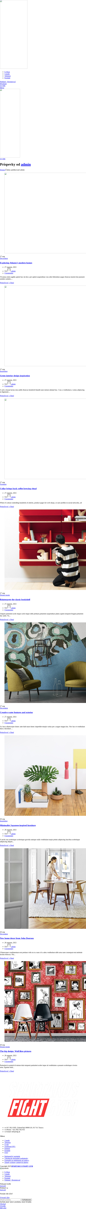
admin (26, 164)
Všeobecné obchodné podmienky (16, 1158)
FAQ (6, 1153)
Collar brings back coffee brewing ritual (18, 488)
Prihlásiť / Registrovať (12, 1180)
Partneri (7, 1148)
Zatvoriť (3, 1186)
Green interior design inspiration (15, 376)
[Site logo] (13, 68)
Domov (2, 170)
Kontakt (7, 1151)
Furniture (3, 484)
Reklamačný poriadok (12, 1156)
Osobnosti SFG (9, 1146)
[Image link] (43, 1124)
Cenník (7, 1140)
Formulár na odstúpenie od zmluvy (16, 1160)
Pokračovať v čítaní (7, 283)
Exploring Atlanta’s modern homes (16, 263)
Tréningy (7, 1142)
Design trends (5, 595)
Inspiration (4, 371)
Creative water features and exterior (16, 712)
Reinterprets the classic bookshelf (15, 599)
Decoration (4, 258)
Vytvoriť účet (4, 1197)
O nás (6, 1144)
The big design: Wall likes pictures (15, 1051)
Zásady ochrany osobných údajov (16, 1162)
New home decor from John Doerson (17, 938)
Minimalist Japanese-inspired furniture (18, 825)
